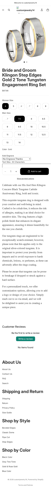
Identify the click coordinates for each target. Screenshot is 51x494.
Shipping (6, 398)
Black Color (7, 457)
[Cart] (48, 10)
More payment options (25, 179)
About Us (6, 369)
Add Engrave (8, 156)
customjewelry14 (20, 479)
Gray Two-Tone (9, 462)
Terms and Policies (25, 485)
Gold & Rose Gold (10, 466)
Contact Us (7, 374)
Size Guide (7, 412)
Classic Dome (8, 432)
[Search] (9, 10)
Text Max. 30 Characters (13, 162)
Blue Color (6, 471)
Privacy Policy (8, 408)
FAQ (4, 378)
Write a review (25, 338)
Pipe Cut (6, 437)
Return (5, 403)
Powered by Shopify (35, 479)
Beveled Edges (9, 428)
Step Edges (7, 442)
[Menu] (3, 10)
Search (5, 383)
